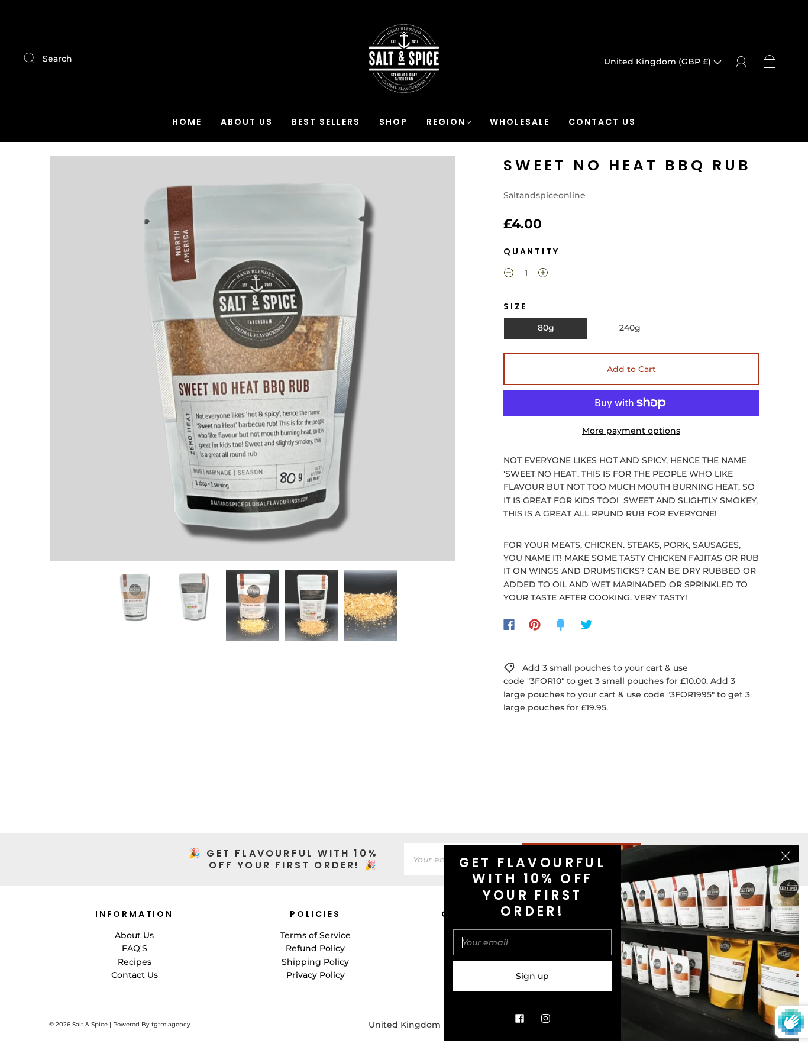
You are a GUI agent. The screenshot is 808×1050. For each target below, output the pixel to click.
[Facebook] (509, 625)
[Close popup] (786, 858)
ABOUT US (247, 122)
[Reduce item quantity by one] (509, 274)
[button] (90, 361)
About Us (134, 935)
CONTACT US (602, 122)
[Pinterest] (535, 625)
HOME (187, 122)
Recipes (134, 962)
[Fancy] (561, 625)
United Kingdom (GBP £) (658, 61)
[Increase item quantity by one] (543, 274)
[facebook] (519, 1018)
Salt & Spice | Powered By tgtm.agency (131, 1024)
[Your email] (532, 942)
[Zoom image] (252, 361)
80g (546, 327)
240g (630, 327)
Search (57, 58)
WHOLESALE (520, 122)
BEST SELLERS (326, 122)
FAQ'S (134, 948)
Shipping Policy (315, 962)
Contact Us (134, 975)
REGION (446, 122)
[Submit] (37, 58)
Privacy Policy (315, 975)
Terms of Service (315, 935)
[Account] (741, 61)
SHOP (393, 122)
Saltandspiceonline (544, 195)
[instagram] (545, 1018)
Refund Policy (315, 948)
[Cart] (769, 61)
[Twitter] (587, 625)
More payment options (631, 430)
